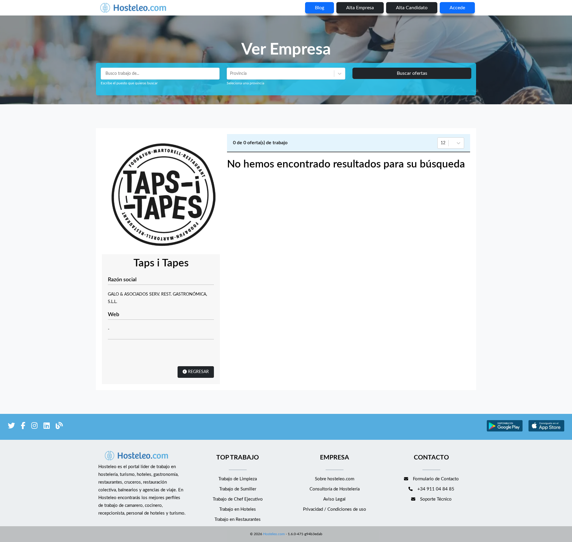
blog (319, 7)
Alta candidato (412, 7)
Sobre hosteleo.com (334, 479)
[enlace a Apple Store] (546, 430)
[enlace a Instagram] (34, 427)
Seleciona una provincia (245, 83)
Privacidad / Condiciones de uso (334, 509)
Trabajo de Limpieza (237, 479)
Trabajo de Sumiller (237, 489)
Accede (457, 7)
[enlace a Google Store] (505, 430)
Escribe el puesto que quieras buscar (129, 83)
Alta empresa (360, 7)
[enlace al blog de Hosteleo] (59, 427)
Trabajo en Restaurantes (237, 519)
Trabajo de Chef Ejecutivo (238, 499)
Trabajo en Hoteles (237, 509)
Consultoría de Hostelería (335, 489)
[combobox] (230, 73)
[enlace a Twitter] (11, 427)
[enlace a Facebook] (23, 427)
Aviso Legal (334, 499)
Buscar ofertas (412, 73)
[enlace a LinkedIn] (47, 427)
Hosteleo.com (274, 534)
